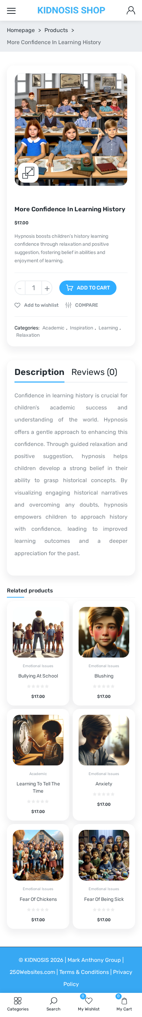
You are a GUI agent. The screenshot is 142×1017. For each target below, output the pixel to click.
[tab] (39, 374)
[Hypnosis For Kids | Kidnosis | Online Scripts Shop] (71, 10)
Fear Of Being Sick (104, 899)
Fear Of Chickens (38, 899)
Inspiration (81, 328)
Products (56, 30)
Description (39, 372)
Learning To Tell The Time (38, 787)
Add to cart (93, 288)
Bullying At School (38, 676)
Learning (108, 328)
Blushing (103, 676)
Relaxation (28, 335)
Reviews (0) (94, 372)
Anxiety (103, 784)
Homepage (21, 30)
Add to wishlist (41, 305)
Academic (53, 328)
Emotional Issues (38, 666)
